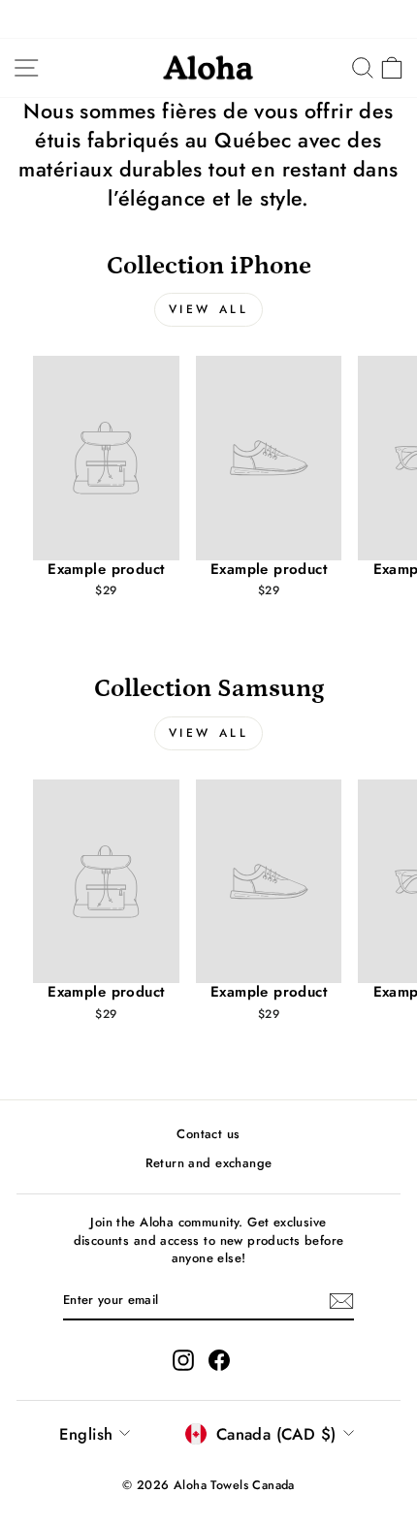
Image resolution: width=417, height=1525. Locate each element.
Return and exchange (209, 1163)
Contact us (208, 1134)
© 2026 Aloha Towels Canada (208, 1485)
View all (209, 309)
